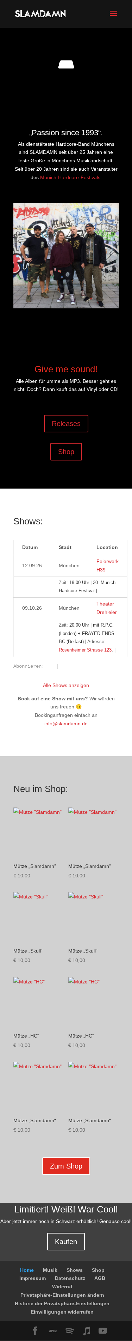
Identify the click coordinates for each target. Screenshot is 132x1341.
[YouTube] (103, 1331)
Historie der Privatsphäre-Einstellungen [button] (62, 1303)
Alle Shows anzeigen (66, 685)
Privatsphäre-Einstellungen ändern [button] (62, 1295)
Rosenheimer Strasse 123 (85, 650)
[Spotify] (70, 1331)
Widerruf (62, 1286)
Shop (66, 452)
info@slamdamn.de (66, 723)
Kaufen (66, 1241)
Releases (66, 423)
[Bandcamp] (53, 1331)
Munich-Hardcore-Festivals (70, 177)
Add (24, 581)
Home (27, 1270)
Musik (50, 1270)
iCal (65, 666)
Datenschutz (70, 1278)
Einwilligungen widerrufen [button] (62, 1312)
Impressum (32, 1278)
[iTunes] (87, 1331)
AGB (99, 1278)
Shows (75, 1270)
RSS (50, 666)
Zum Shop (66, 1166)
